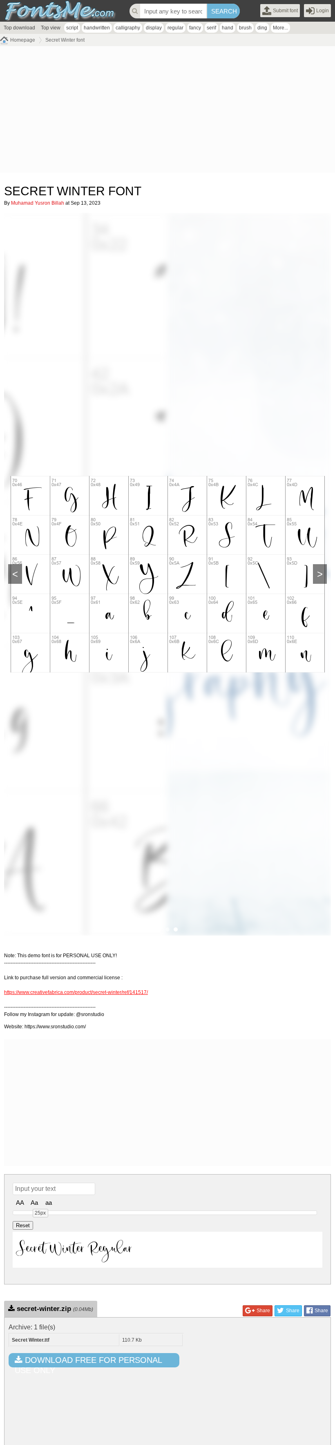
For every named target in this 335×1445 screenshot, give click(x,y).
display (154, 28)
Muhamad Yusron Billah (37, 203)
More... (280, 28)
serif (211, 28)
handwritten (97, 28)
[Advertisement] (167, 111)
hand (227, 28)
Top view (50, 28)
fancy (195, 28)
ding (262, 28)
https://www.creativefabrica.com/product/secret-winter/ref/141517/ (76, 992)
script (72, 28)
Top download (19, 28)
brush (245, 28)
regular (175, 28)
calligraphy (128, 28)
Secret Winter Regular (75, 1249)
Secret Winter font (65, 40)
